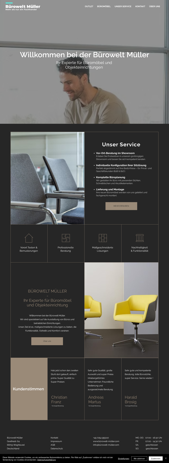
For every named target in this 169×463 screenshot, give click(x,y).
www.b (96, 441)
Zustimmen (155, 458)
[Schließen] (165, 458)
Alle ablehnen (139, 458)
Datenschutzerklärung (46, 459)
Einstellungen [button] (123, 458)
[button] (104, 6)
